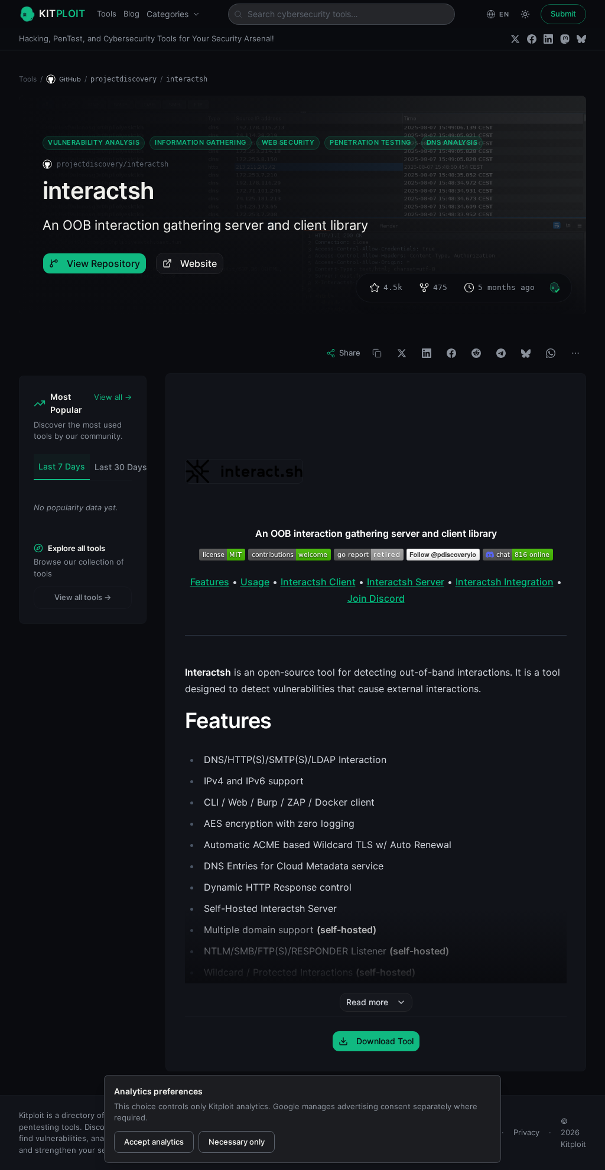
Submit (563, 13)
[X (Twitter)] (515, 39)
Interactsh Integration (505, 582)
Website (198, 263)
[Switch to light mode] (525, 14)
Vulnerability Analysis (93, 142)
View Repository (103, 263)
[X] (401, 353)
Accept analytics (154, 1141)
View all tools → (82, 597)
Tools (106, 13)
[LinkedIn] (548, 39)
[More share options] (575, 353)
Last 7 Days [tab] (61, 466)
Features (209, 582)
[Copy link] (377, 353)
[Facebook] (531, 39)
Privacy (526, 1132)
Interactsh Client (318, 582)
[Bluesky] (581, 39)
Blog (131, 13)
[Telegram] (501, 353)
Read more (367, 1002)
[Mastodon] (565, 39)
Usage (254, 582)
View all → (113, 397)
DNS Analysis (452, 142)
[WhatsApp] (550, 353)
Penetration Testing (370, 142)
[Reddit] (476, 353)
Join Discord (376, 598)
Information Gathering (200, 142)
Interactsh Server (405, 582)
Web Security (288, 142)
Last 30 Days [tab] (121, 467)
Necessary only (237, 1141)
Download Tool (385, 1041)
